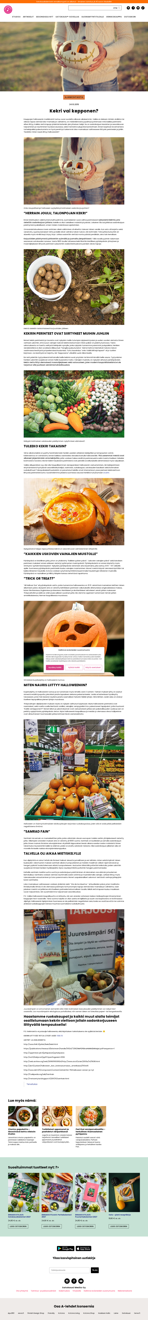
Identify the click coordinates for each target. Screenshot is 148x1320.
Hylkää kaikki (74, 667)
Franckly (51, 1313)
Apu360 (11, 1313)
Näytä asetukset (93, 667)
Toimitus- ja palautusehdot (43, 1291)
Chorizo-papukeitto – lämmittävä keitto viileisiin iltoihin (21, 1131)
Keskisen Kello (104, 1313)
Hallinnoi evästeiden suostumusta (99, 1291)
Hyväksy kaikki (54, 667)
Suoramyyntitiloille (93, 17)
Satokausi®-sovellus (67, 17)
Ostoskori (130, 17)
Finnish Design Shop (36, 1313)
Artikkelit (28, 17)
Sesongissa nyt (44, 17)
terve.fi (137, 1313)
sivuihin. (106, 472)
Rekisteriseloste (125, 1291)
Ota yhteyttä (22, 1291)
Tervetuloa (32, 1084)
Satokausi (126, 1313)
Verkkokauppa (114, 17)
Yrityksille (76, 1291)
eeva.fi (21, 1313)
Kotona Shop (89, 1313)
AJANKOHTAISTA (74, 97)
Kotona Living (74, 1313)
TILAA (95, 1270)
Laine (116, 1313)
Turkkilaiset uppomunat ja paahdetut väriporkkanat (55, 1130)
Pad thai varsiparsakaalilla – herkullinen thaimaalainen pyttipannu (90, 1131)
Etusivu (16, 17)
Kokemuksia (64, 1291)
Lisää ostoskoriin (18, 1226)
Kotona (61, 1313)
